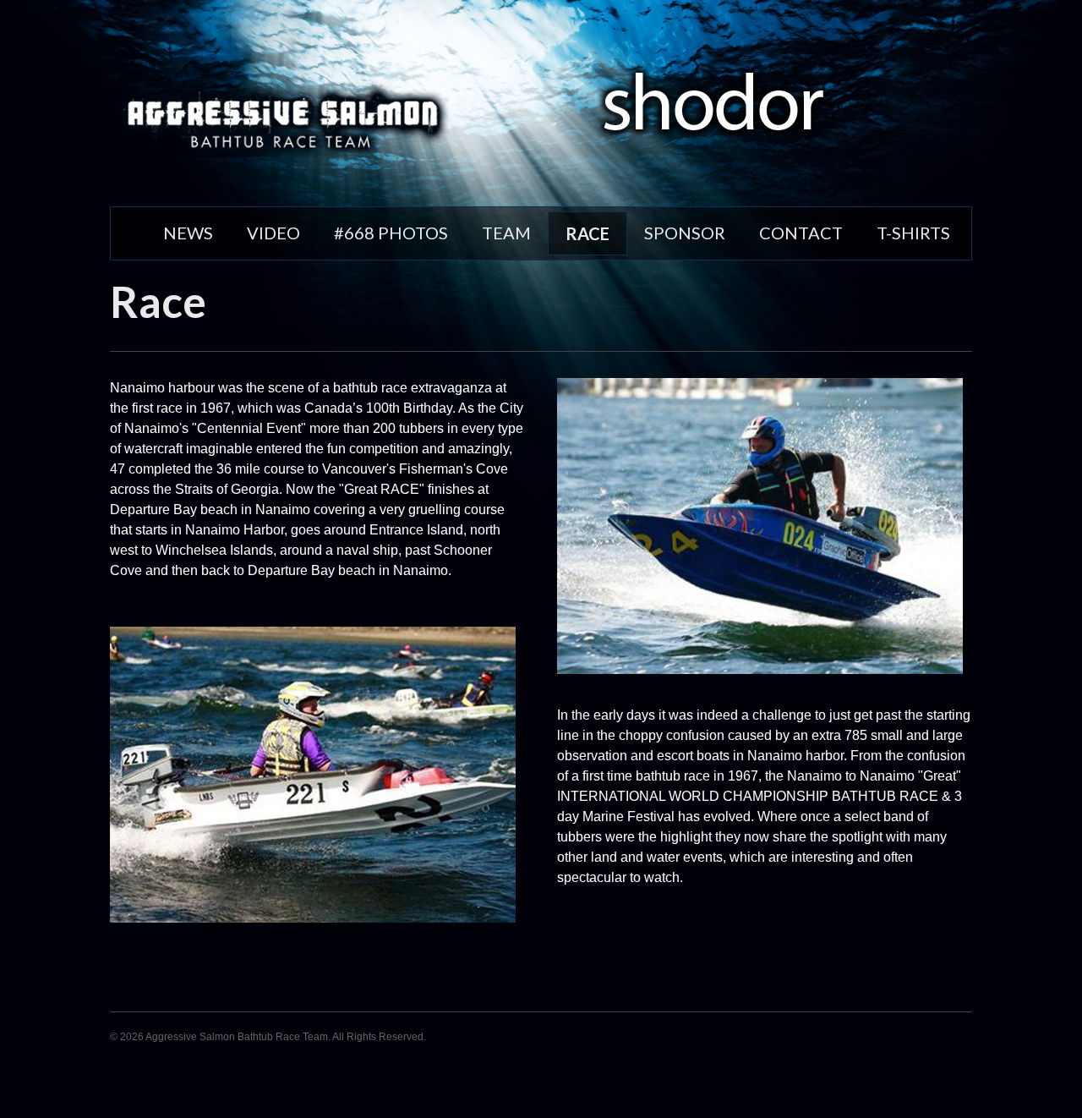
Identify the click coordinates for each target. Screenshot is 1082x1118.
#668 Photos (391, 232)
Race (587, 233)
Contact (801, 232)
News (188, 232)
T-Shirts (913, 232)
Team (506, 232)
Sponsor (684, 232)
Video (273, 232)
